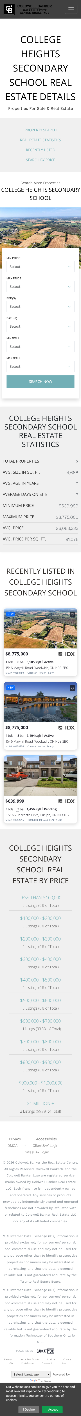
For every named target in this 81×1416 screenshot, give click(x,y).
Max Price (14, 278)
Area (64, 1363)
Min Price (13, 258)
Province (51, 1359)
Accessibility (46, 1139)
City (11, 1363)
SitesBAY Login (37, 1152)
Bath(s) (12, 318)
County (67, 1359)
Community (48, 1363)
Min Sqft (13, 338)
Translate (45, 1380)
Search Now (40, 381)
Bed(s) (11, 298)
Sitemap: (8, 1359)
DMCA (12, 1145)
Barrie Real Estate (29, 1359)
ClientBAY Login (45, 1145)
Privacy (15, 1139)
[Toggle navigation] (71, 9)
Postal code (27, 1363)
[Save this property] (72, 614)
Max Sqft (13, 358)
